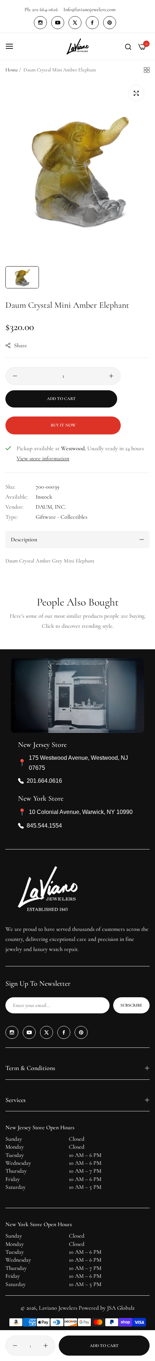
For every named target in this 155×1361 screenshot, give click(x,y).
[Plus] (111, 376)
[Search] (128, 46)
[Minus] (15, 376)
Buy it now (63, 425)
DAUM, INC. (51, 506)
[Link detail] (40, 22)
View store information (43, 458)
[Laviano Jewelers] (77, 46)
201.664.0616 (44, 781)
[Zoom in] (136, 93)
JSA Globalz (120, 1307)
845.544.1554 (44, 826)
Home (11, 70)
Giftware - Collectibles (61, 517)
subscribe (131, 1005)
